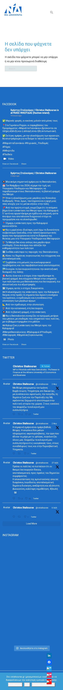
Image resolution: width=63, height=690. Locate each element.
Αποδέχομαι (15, 684)
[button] (51, 13)
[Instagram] (49, 675)
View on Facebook (10, 164)
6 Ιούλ (54, 508)
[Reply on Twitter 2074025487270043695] (14, 517)
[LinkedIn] (49, 655)
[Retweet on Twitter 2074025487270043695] (20, 517)
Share (23, 164)
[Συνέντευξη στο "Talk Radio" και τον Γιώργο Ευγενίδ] (31, 626)
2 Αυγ (54, 384)
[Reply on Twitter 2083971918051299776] (14, 453)
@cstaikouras (42, 384)
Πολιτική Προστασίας (43, 684)
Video (11, 158)
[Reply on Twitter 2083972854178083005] (14, 414)
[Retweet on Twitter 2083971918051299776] (20, 453)
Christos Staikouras (23, 384)
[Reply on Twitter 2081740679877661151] (14, 498)
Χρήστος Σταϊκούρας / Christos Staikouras (33, 110)
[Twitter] (49, 668)
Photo (11, 339)
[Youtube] (49, 681)
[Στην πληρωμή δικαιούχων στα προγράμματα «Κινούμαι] (31, 557)
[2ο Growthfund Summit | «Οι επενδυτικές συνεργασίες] (31, 592)
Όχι (27, 684)
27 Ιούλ (55, 463)
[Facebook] (49, 662)
